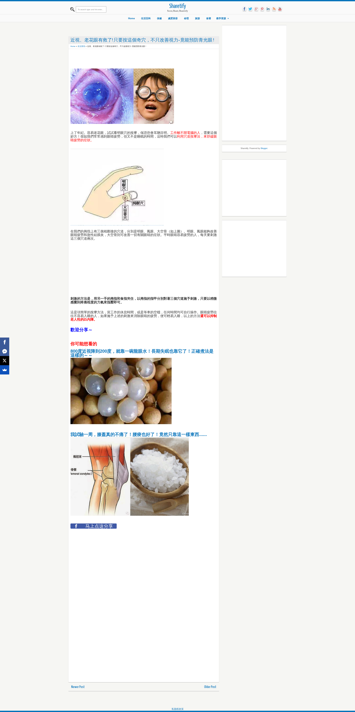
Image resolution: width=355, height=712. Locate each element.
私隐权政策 (178, 709)
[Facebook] (4, 342)
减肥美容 (173, 18)
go (256, 9)
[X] (4, 360)
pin (262, 9)
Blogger (264, 148)
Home (131, 18)
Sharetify (177, 6)
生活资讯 (81, 46)
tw (250, 9)
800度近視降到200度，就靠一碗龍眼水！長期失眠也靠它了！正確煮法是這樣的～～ (142, 353)
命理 (186, 18)
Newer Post (78, 687)
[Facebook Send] (4, 351)
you (280, 9)
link (268, 9)
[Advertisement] (137, 59)
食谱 (208, 18)
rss (274, 9)
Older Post (210, 687)
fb (244, 9)
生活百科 (146, 18)
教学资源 (221, 18)
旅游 (197, 18)
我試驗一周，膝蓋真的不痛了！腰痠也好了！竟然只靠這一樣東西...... (138, 434)
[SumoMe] (4, 369)
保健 (159, 18)
